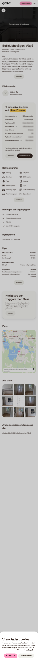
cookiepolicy (30, 650)
